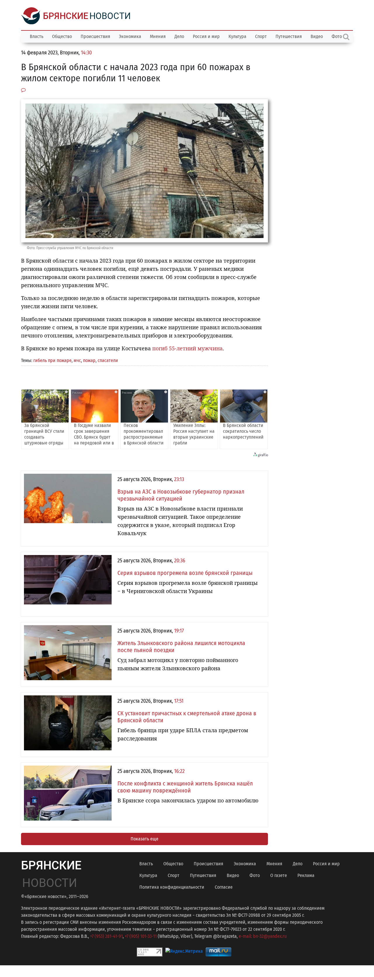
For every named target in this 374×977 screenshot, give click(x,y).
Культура (237, 36)
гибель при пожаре (52, 360)
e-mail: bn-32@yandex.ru (263, 936)
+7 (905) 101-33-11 (141, 936)
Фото (255, 875)
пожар (89, 360)
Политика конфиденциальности (171, 887)
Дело (179, 36)
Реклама (305, 875)
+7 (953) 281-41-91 (106, 936)
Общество (62, 36)
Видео (317, 36)
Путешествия (289, 36)
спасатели (108, 360)
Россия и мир (206, 36)
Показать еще (144, 839)
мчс (77, 360)
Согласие (224, 887)
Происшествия (95, 36)
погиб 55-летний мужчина (187, 348)
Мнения (158, 36)
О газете (278, 875)
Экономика (130, 36)
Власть (36, 36)
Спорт (261, 36)
